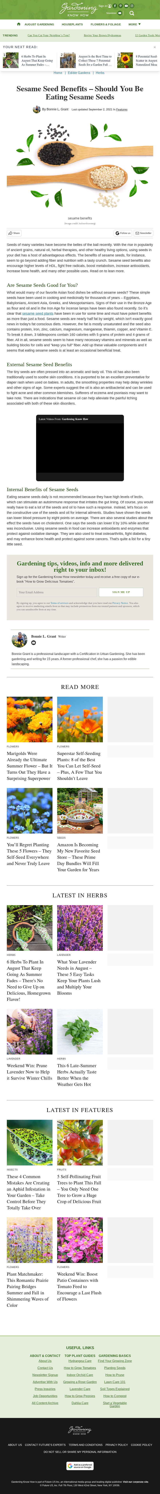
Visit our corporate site (135, 1482)
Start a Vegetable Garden (115, 1404)
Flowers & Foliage (106, 24)
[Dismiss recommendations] (154, 47)
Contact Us (45, 1368)
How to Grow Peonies (80, 1396)
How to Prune (114, 1375)
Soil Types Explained (115, 1389)
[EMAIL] (34, 642)
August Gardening (39, 24)
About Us (45, 1361)
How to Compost (114, 1396)
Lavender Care (80, 1389)
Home (58, 72)
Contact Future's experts (45, 1444)
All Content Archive (45, 1403)
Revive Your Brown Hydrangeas (102, 35)
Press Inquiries (45, 1389)
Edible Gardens (79, 72)
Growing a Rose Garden (80, 1382)
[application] (80, 448)
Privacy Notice (120, 603)
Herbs (100, 72)
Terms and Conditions (85, 1444)
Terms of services (60, 603)
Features (121, 109)
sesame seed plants (37, 313)
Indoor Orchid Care (80, 1375)
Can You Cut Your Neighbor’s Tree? (49, 35)
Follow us (125, 233)
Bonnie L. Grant (57, 109)
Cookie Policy (141, 1444)
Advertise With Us (45, 1382)
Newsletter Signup (45, 1375)
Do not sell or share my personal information (80, 1451)
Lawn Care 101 (114, 1382)
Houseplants (72, 24)
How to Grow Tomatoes (80, 1368)
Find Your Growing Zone (115, 1361)
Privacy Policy (117, 1444)
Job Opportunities (45, 1396)
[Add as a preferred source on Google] (80, 1466)
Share (16, 233)
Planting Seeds (114, 1368)
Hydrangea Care (80, 1361)
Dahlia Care (80, 1403)
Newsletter (145, 233)
